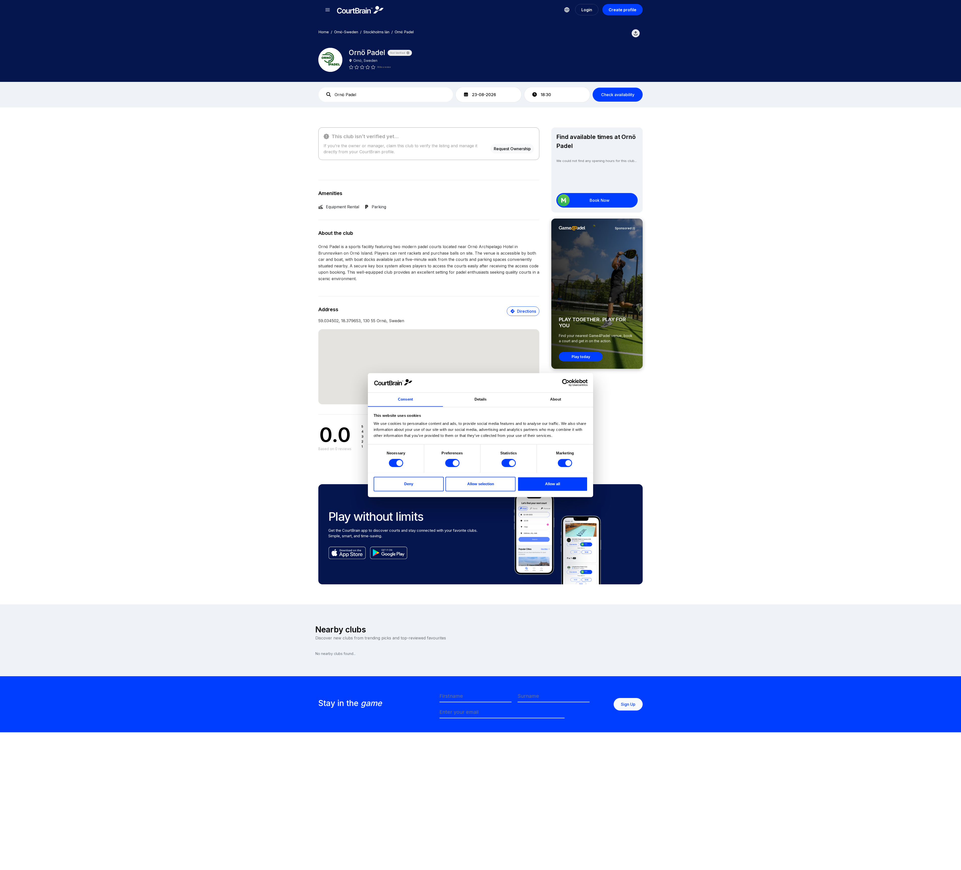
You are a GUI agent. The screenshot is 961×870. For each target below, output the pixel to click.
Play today (581, 357)
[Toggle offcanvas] (327, 10)
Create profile (622, 9)
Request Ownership (512, 148)
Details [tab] (480, 399)
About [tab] (555, 399)
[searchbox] (385, 94)
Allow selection (480, 484)
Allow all (552, 484)
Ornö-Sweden (346, 32)
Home (323, 32)
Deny (408, 484)
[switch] (452, 463)
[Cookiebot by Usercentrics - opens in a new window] (566, 382)
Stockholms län (376, 32)
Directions (526, 311)
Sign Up (628, 704)
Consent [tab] (405, 399)
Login (586, 9)
